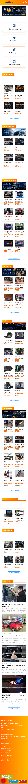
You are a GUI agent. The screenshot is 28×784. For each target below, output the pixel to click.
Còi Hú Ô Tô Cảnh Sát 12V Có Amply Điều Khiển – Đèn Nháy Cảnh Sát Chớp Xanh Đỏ (8, 428)
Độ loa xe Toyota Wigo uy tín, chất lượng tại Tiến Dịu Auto (8, 391)
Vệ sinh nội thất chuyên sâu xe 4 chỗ (19, 550)
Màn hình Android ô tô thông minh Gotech (8, 217)
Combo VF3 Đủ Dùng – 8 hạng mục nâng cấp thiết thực (18, 96)
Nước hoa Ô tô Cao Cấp (8, 481)
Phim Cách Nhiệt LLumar (8, 163)
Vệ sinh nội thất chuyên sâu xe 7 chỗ (19, 565)
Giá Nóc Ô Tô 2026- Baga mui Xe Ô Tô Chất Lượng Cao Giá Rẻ (8, 445)
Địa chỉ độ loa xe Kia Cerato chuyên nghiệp (19, 357)
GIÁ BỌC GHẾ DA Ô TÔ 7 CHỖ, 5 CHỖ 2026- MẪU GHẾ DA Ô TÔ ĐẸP (19, 303)
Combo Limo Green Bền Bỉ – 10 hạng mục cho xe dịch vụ (19, 111)
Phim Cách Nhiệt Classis (8, 146)
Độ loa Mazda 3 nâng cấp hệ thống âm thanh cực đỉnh (8, 374)
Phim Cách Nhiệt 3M (19, 146)
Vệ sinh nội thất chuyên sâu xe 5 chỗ (7, 565)
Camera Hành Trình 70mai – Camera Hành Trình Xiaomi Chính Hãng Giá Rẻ (8, 519)
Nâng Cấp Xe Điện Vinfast (8, 748)
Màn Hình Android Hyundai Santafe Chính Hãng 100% (19, 232)
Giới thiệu (3, 746)
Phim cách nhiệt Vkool (19, 163)
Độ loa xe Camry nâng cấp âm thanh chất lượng (19, 391)
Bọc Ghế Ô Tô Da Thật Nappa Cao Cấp (8, 286)
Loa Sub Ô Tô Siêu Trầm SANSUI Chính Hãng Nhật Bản (19, 341)
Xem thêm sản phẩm (14, 118)
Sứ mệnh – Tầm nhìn (6, 755)
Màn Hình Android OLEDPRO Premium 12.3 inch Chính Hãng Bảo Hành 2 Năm (19, 248)
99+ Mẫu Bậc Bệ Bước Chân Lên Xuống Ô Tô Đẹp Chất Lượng (19, 428)
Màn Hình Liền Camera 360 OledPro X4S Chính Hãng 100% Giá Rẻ (19, 200)
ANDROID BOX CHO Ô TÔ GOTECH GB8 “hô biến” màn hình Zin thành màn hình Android (19, 217)
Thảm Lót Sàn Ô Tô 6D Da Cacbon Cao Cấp (19, 445)
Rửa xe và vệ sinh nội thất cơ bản (8, 550)
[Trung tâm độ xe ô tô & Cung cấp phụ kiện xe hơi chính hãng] (9, 2)
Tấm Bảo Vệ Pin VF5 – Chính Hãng (8, 94)
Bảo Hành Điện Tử (5, 751)
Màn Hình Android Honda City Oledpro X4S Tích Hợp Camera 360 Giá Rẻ (8, 232)
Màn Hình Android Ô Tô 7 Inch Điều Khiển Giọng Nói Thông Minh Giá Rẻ (8, 248)
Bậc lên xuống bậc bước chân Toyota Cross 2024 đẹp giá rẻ (19, 481)
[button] (24, 12)
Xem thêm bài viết (14, 708)
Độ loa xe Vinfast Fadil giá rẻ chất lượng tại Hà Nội (19, 374)
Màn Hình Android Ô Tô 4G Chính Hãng (8, 200)
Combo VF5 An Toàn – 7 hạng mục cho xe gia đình (7, 111)
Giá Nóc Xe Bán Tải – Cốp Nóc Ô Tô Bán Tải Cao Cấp (19, 462)
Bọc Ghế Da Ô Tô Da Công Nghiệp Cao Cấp (19, 286)
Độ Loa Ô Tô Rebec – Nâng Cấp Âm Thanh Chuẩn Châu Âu (8, 341)
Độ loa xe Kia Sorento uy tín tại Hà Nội (8, 357)
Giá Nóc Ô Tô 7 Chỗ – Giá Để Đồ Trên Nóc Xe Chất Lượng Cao (8, 462)
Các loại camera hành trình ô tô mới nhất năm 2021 (19, 519)
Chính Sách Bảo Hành (6, 753)
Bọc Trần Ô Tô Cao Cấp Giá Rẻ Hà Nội (8, 303)
